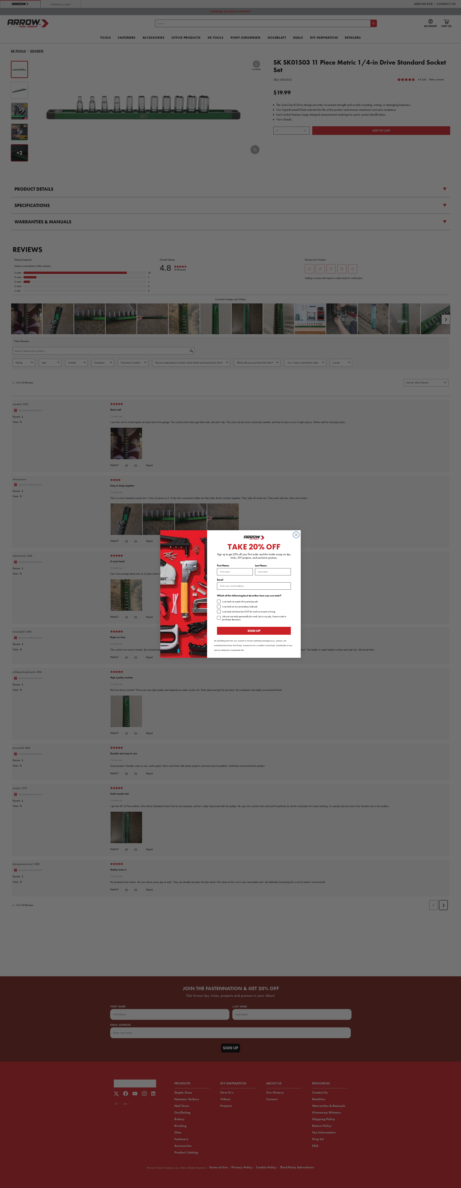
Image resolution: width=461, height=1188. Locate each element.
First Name (223, 565)
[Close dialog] (296, 535)
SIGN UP (254, 630)
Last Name (261, 565)
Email (220, 579)
